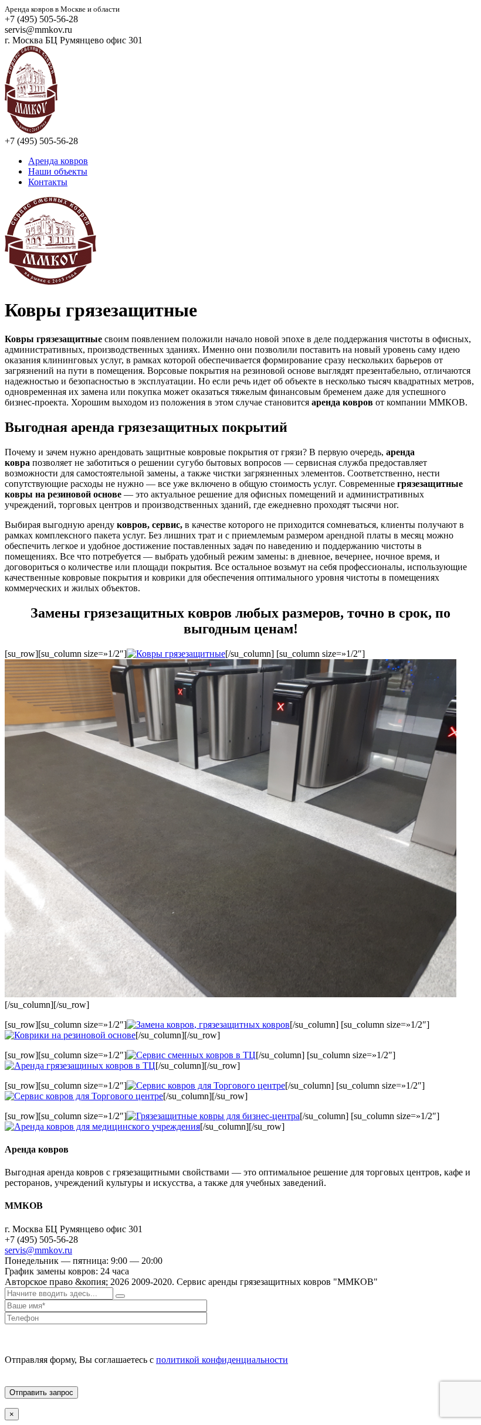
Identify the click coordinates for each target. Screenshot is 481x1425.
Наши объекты (57, 171)
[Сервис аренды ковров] (31, 130)
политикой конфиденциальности (222, 1360)
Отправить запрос (41, 1392)
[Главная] (50, 282)
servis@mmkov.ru (38, 1250)
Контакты (47, 182)
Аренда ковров (58, 161)
